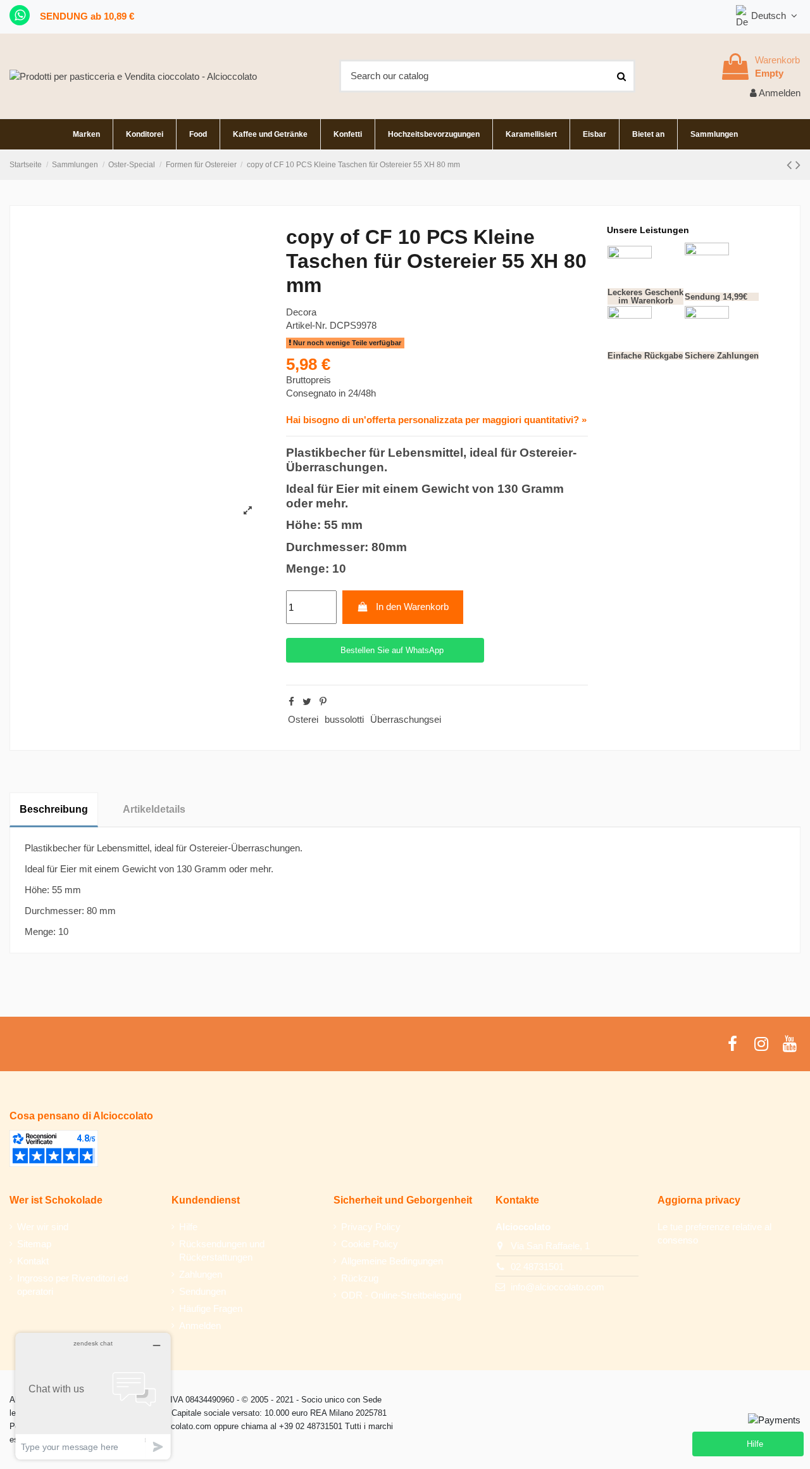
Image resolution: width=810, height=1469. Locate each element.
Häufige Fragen (210, 1308)
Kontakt (33, 1261)
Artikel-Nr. (306, 325)
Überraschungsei (405, 719)
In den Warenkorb (412, 606)
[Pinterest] (323, 701)
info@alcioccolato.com (557, 1286)
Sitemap (34, 1243)
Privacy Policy (371, 1226)
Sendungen (202, 1291)
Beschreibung (54, 809)
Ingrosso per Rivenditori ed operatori (72, 1285)
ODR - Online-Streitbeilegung (401, 1295)
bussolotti (344, 719)
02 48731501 (537, 1266)
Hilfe (188, 1226)
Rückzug (359, 1278)
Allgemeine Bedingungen (392, 1261)
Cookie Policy (369, 1243)
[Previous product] (791, 165)
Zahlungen (200, 1274)
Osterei (303, 719)
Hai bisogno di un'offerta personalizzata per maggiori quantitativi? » (436, 419)
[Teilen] (291, 701)
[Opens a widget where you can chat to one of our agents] (93, 1396)
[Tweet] (306, 701)
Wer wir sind (42, 1226)
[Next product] (798, 165)
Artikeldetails (154, 809)
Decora (301, 312)
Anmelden (200, 1325)
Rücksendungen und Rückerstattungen (222, 1250)
